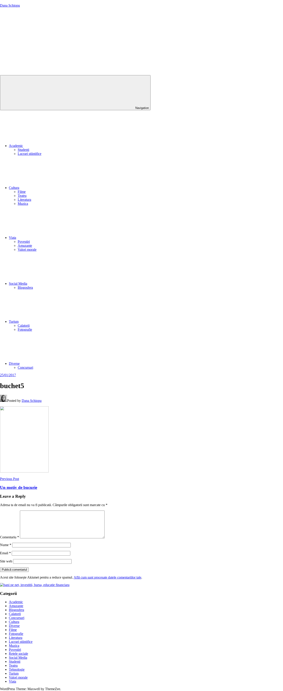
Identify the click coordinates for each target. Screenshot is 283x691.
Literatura (24, 199)
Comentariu (9, 537)
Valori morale (27, 249)
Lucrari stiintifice (29, 154)
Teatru (22, 195)
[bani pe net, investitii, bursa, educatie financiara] (34, 585)
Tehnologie (17, 669)
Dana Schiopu (10, 5)
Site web (6, 561)
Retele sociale (18, 653)
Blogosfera (25, 287)
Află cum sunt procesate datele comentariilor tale (107, 577)
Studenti (23, 150)
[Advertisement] (141, 42)
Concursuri (25, 367)
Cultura (14, 188)
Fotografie (25, 329)
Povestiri (24, 241)
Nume (5, 545)
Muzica (23, 203)
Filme (22, 192)
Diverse (14, 363)
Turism (14, 321)
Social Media (18, 283)
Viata (12, 237)
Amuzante (25, 245)
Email (5, 553)
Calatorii (24, 325)
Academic (16, 146)
